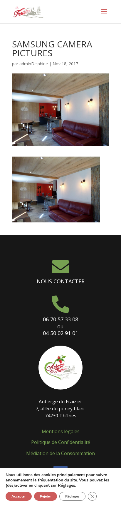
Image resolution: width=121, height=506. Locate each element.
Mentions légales (61, 431)
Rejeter (45, 496)
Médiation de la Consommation (60, 453)
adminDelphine (33, 63)
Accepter (18, 496)
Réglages (66, 485)
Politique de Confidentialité (60, 442)
